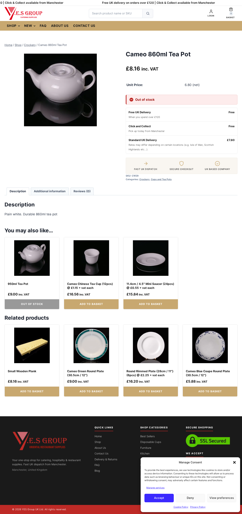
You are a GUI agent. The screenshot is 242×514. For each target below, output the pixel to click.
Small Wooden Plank (22, 371)
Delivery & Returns (106, 459)
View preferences (221, 498)
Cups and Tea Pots (161, 179)
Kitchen (145, 453)
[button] (234, 462)
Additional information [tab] (50, 191)
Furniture (145, 447)
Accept (159, 498)
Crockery (144, 179)
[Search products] (147, 13)
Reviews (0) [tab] (82, 191)
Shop (11, 26)
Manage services (155, 487)
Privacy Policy (198, 506)
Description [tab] (18, 191)
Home (98, 436)
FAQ (43, 26)
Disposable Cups (150, 441)
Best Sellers (147, 436)
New (28, 26)
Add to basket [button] (91, 303)
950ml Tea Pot (18, 284)
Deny (190, 498)
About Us (60, 26)
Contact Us (84, 26)
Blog (97, 470)
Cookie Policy (181, 506)
